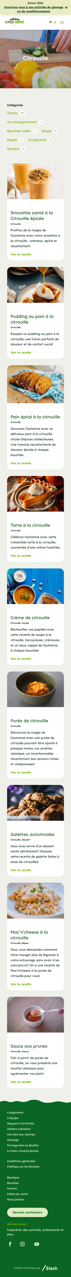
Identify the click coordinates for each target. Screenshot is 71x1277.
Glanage (13, 1140)
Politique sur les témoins (23, 1166)
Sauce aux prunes (29, 1046)
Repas (25, 943)
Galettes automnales (33, 834)
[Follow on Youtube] (36, 1244)
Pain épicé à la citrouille (35, 417)
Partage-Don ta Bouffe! (23, 1145)
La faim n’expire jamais (23, 1151)
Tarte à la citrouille (30, 525)
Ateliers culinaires (19, 1129)
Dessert (26, 839)
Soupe (25, 623)
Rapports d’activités (20, 1123)
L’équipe (12, 1118)
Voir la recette (21, 254)
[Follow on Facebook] (10, 1244)
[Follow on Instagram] (22, 1244)
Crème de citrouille (30, 617)
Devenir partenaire (27, 1212)
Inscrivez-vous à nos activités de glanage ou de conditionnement (33, 9)
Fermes (12, 1188)
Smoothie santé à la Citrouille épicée (32, 215)
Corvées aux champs (21, 1134)
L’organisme (15, 1112)
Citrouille (16, 224)
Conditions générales (21, 1161)
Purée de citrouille (29, 720)
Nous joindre (15, 1199)
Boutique (13, 1177)
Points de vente (17, 1194)
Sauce (25, 1051)
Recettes (13, 1183)
